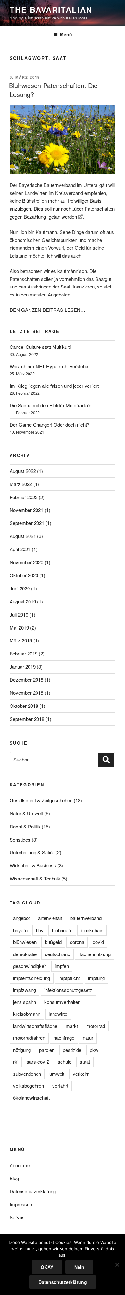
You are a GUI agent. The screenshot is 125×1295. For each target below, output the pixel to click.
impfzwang (24, 989)
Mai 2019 (19, 627)
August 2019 (23, 601)
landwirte (58, 1013)
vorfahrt (60, 1085)
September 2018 (27, 718)
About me (20, 1165)
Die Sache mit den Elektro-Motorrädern (50, 405)
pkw (94, 1049)
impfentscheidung (31, 978)
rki (15, 1061)
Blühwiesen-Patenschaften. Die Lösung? (53, 90)
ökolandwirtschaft (31, 1097)
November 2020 (26, 562)
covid (98, 942)
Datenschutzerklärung (33, 1191)
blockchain (92, 930)
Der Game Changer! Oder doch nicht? (49, 424)
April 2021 (20, 549)
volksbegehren (28, 1085)
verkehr (81, 1073)
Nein (79, 1267)
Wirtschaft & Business (33, 865)
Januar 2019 (23, 666)
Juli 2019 (19, 614)
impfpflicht (69, 978)
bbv (40, 930)
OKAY (47, 1267)
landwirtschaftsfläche (35, 1025)
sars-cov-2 (38, 1061)
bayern (20, 930)
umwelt (56, 1073)
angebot (21, 918)
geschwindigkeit (29, 965)
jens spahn (24, 1002)
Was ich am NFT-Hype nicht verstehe (49, 366)
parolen (46, 1049)
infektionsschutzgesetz (68, 989)
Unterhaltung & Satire (32, 852)
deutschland (57, 954)
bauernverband (86, 918)
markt (72, 1025)
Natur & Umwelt (26, 813)
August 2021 (23, 536)
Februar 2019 (24, 653)
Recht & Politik (25, 826)
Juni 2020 (20, 588)
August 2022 (23, 471)
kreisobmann (26, 1013)
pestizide (72, 1049)
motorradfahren (29, 1037)
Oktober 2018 (24, 705)
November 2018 (26, 692)
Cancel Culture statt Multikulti (40, 346)
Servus (17, 1217)
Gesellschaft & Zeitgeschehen (41, 800)
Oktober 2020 (24, 575)
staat (85, 1061)
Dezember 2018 (26, 679)
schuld (64, 1061)
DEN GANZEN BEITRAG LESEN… (47, 309)
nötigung (22, 1049)
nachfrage (64, 1037)
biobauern (62, 930)
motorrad (95, 1025)
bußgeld (53, 942)
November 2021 (26, 509)
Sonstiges (20, 839)
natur (88, 1037)
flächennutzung (95, 954)
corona (77, 942)
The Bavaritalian (51, 9)
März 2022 (21, 484)
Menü (66, 34)
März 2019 (21, 640)
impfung (96, 978)
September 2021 (27, 523)
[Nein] (117, 1264)
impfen (62, 965)
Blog (14, 1178)
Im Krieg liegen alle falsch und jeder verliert (54, 385)
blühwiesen (25, 942)
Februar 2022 (24, 497)
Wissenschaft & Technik (35, 878)
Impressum (22, 1204)
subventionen (27, 1073)
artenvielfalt (50, 918)
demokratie (25, 954)
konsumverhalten (62, 1002)
